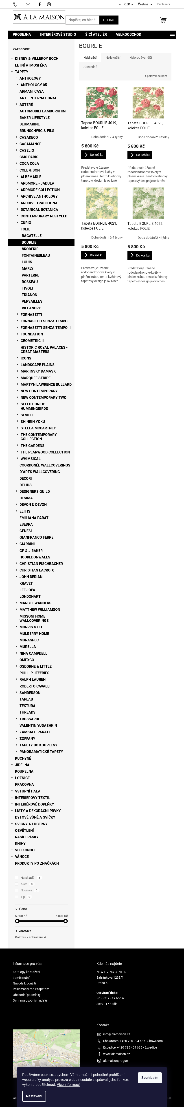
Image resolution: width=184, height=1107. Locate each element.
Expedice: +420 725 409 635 (122, 1047)
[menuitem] (21, 34)
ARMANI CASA (32, 91)
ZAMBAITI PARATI (35, 732)
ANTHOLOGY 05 (34, 85)
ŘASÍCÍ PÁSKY (27, 837)
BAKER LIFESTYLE (35, 118)
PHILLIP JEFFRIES (34, 673)
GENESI (26, 531)
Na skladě (30, 877)
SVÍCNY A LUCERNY (31, 824)
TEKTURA (27, 706)
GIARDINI (27, 544)
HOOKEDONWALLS (35, 557)
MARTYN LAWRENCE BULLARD (46, 384)
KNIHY (20, 843)
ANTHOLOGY (30, 78)
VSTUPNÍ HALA (27, 791)
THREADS (27, 712)
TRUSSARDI (29, 719)
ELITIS (25, 511)
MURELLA (28, 647)
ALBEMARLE (31, 177)
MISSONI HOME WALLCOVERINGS (34, 618)
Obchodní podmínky (27, 995)
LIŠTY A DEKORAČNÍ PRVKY (38, 811)
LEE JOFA (27, 590)
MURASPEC (29, 640)
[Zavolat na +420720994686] (19, 4)
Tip (25, 897)
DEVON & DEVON (33, 504)
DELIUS (26, 485)
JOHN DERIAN (31, 577)
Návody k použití (24, 983)
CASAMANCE (30, 144)
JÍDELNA (22, 765)
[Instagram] (49, 4)
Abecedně (90, 67)
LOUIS (27, 262)
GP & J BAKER (31, 551)
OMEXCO (27, 660)
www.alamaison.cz (116, 1054)
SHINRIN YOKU (33, 422)
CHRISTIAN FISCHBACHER (41, 564)
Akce (27, 884)
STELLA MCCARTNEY (38, 428)
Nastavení (34, 1096)
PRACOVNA (24, 784)
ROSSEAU (30, 282)
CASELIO (27, 150)
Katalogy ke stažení (26, 972)
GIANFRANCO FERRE (36, 537)
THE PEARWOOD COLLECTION (45, 452)
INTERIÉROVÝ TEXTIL (32, 798)
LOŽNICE (22, 778)
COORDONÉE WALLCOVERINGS (45, 465)
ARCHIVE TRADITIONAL (40, 203)
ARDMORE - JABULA (37, 183)
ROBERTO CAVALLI (35, 686)
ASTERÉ (26, 105)
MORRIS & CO (31, 627)
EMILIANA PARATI (35, 518)
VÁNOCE (22, 857)
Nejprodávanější (140, 57)
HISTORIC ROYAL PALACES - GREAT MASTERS (44, 349)
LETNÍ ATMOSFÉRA (31, 65)
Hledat (109, 20)
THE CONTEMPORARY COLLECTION (39, 437)
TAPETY (21, 72)
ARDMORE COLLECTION (40, 190)
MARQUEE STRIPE (35, 378)
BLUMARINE (30, 124)
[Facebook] (40, 4)
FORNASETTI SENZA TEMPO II (46, 328)
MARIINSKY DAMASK (38, 371)
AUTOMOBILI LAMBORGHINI (43, 111)
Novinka (29, 890)
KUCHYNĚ (23, 758)
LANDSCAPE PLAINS (38, 365)
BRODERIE (30, 249)
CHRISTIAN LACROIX (37, 570)
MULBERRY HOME (34, 634)
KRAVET (26, 583)
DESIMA (26, 498)
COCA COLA (29, 163)
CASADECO (29, 137)
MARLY (27, 268)
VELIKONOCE (25, 850)
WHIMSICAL (31, 459)
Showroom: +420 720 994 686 (124, 1041)
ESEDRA (26, 524)
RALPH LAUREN (33, 679)
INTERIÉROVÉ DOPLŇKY (34, 804)
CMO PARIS (29, 157)
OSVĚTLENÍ (24, 830)
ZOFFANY (27, 739)
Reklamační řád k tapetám (31, 989)
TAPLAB (26, 699)
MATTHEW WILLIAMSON (40, 609)
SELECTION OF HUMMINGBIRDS (34, 406)
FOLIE (25, 229)
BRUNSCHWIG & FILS (37, 131)
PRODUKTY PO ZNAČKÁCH (37, 863)
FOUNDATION (32, 334)
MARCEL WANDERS (35, 603)
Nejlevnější (113, 57)
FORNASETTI (31, 314)
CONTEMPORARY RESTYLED (44, 216)
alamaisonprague (115, 1060)
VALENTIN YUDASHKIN (38, 725)
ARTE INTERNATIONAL (38, 98)
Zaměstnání (21, 978)
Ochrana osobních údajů (30, 1000)
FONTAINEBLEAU (36, 255)
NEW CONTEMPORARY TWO (43, 397)
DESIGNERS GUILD (35, 491)
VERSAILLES (32, 301)
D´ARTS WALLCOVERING (40, 472)
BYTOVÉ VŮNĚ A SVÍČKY (35, 817)
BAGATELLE (32, 236)
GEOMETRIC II (32, 341)
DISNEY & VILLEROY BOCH (36, 58)
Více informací (68, 1084)
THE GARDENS (32, 446)
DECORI (26, 478)
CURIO (26, 223)
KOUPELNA (24, 771)
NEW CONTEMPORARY (39, 391)
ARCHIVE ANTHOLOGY (39, 196)
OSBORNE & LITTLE (36, 666)
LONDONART (30, 596)
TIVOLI (27, 288)
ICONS (26, 358)
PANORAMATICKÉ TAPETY (41, 752)
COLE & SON (30, 170)
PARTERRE (30, 275)
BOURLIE (29, 242)
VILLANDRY (31, 308)
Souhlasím (149, 1078)
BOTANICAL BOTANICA (39, 210)
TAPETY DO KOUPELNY (38, 745)
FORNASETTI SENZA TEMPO (44, 321)
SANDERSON (30, 693)
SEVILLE (27, 415)
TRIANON (29, 295)
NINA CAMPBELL (33, 653)
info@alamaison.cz (116, 1034)
